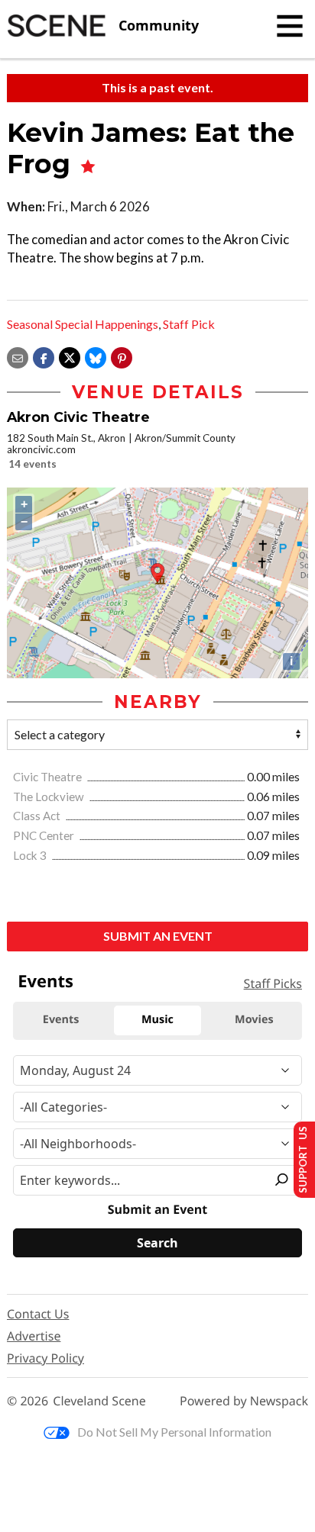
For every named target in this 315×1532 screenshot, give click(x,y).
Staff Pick (189, 324)
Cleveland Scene (99, 1401)
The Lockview (49, 796)
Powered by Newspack (244, 1401)
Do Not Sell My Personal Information (174, 1431)
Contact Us (38, 1313)
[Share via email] (17, 356)
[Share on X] (69, 356)
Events (45, 981)
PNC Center (44, 835)
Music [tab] (157, 1019)
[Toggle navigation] (290, 26)
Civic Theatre (48, 777)
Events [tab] (61, 1019)
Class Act (38, 815)
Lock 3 (31, 855)
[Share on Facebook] (43, 356)
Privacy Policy (45, 1358)
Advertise (33, 1336)
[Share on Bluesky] (95, 356)
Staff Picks (273, 983)
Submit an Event (158, 936)
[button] (121, 356)
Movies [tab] (254, 1019)
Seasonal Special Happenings (82, 324)
